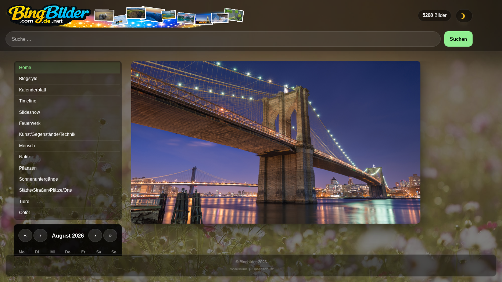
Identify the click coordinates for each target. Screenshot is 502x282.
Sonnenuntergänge (38, 179)
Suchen (458, 39)
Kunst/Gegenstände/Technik (47, 134)
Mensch (27, 145)
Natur (24, 156)
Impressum (238, 269)
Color (24, 212)
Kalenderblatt (32, 90)
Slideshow (29, 112)
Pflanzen (28, 168)
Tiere (24, 201)
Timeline (27, 101)
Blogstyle (28, 78)
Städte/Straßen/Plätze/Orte (45, 190)
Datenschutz (263, 269)
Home (25, 67)
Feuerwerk (29, 123)
